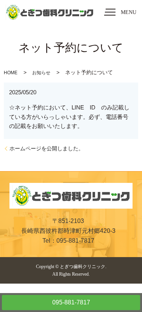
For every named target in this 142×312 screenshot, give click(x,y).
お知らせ (41, 72)
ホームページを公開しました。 (46, 148)
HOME (10, 72)
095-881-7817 (71, 302)
